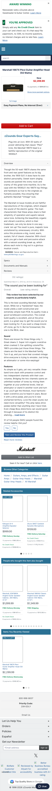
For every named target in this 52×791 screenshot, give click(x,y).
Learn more (35, 13)
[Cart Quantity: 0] (36, 49)
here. (40, 463)
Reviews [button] (26, 271)
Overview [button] (26, 163)
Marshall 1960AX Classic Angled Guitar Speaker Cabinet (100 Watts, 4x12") (36, 596)
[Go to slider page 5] (31, 553)
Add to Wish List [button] (26, 457)
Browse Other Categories (26, 469)
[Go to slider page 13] (41, 626)
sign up (44, 747)
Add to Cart (26, 125)
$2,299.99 (8, 672)
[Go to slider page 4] (28, 553)
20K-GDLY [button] (26, 705)
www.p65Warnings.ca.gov (14, 254)
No (14, 428)
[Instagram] (26, 756)
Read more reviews (13, 439)
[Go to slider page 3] (26, 553)
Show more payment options (38, 92)
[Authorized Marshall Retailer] (26, 448)
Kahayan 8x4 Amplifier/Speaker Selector (10, 526)
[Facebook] (16, 756)
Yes (7, 428)
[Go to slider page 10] (33, 626)
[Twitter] (36, 756)
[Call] (47, 49)
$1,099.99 (8, 603)
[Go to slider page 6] (23, 626)
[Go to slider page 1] (21, 553)
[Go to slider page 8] (28, 626)
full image (13, 101)
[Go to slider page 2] (23, 553)
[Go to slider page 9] (31, 626)
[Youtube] (46, 756)
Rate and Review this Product (19, 435)
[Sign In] (42, 49)
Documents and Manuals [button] (26, 266)
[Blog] (6, 756)
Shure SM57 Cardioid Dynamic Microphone (35, 525)
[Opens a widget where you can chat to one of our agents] (42, 786)
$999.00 (7, 531)
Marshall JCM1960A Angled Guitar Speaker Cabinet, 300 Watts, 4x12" (11, 596)
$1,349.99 (32, 603)
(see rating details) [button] (29, 289)
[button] (3, 49)
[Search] (48, 58)
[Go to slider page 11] (36, 626)
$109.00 (31, 529)
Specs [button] (26, 260)
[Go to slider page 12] (38, 626)
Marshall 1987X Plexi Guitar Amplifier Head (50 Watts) (13, 666)
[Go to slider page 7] (26, 626)
